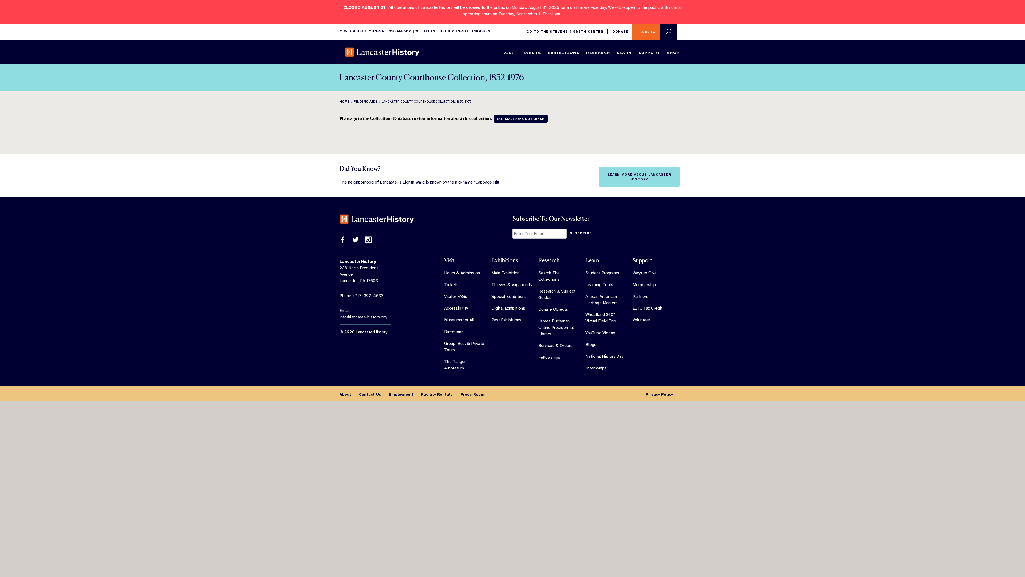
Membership (644, 284)
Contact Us (370, 394)
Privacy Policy (659, 394)
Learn (624, 52)
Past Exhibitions (506, 320)
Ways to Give (645, 273)
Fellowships (549, 357)
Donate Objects (553, 309)
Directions (453, 331)
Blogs (590, 344)
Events (532, 52)
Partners (640, 296)
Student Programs (602, 273)
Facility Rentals (437, 394)
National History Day (604, 356)
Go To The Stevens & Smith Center (564, 31)
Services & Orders (555, 345)
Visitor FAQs (455, 296)
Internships (596, 368)
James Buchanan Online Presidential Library (556, 327)
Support (649, 52)
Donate (620, 31)
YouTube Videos (600, 333)
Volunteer (641, 320)
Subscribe (581, 233)
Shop (673, 52)
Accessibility (456, 308)
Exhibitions (563, 52)
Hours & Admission (462, 273)
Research (598, 52)
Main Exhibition (505, 273)
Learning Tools (599, 284)
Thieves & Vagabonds (511, 284)
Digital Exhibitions (508, 308)
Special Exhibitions (509, 296)
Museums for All (459, 320)
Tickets (646, 32)
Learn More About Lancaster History (639, 177)
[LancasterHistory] (382, 52)
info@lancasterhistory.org (363, 317)
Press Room (472, 394)
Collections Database (521, 119)
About (345, 394)
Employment (401, 394)
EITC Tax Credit (648, 308)
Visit (510, 52)
